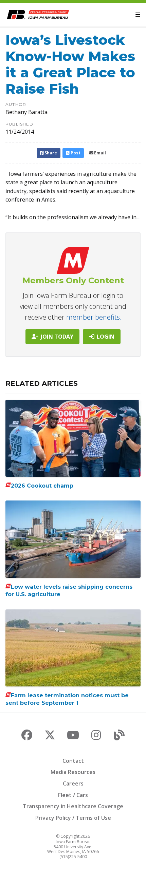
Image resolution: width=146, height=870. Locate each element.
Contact (73, 760)
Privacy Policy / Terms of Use (73, 817)
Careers (73, 783)
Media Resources (73, 772)
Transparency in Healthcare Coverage (73, 806)
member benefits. (94, 317)
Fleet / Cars (73, 795)
